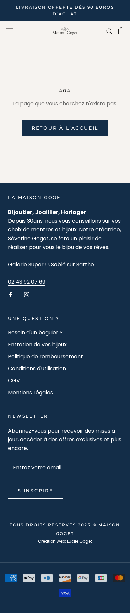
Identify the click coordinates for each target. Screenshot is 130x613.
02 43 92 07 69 (26, 282)
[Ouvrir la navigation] (9, 30)
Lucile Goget (79, 541)
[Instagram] (26, 294)
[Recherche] (109, 31)
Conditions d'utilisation (37, 368)
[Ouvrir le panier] (121, 30)
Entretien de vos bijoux (37, 344)
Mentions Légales (30, 392)
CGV (14, 380)
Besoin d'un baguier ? (35, 332)
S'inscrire (35, 491)
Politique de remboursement (45, 356)
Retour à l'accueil (65, 128)
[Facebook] (10, 294)
